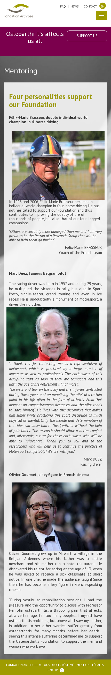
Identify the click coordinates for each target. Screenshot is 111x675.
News (75, 6)
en (102, 6)
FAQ (63, 6)
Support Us (87, 35)
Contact (90, 6)
